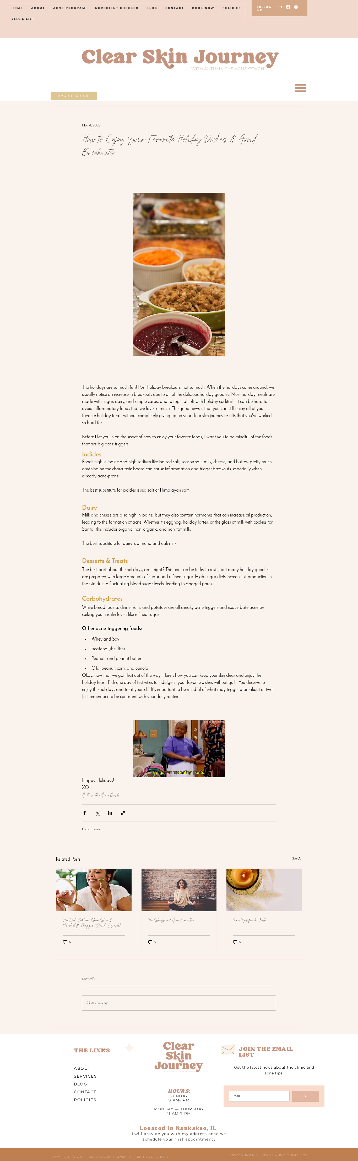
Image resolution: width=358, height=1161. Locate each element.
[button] (300, 88)
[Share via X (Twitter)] (97, 813)
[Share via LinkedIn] (110, 813)
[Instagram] (296, 7)
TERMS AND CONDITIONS (284, 1155)
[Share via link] (123, 813)
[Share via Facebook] (84, 813)
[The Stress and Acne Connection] (179, 890)
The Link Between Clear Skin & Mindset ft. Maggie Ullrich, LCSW (92, 923)
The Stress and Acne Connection (171, 920)
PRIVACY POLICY (243, 1155)
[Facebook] (288, 7)
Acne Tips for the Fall (249, 920)
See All (297, 859)
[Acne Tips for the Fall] (264, 890)
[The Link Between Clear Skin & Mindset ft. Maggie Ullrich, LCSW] (94, 890)
